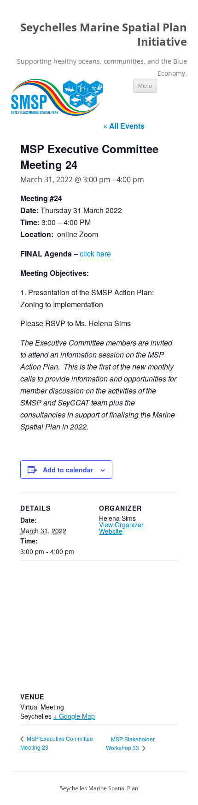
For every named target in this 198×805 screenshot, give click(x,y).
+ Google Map (74, 716)
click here (95, 253)
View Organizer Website (121, 528)
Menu (145, 85)
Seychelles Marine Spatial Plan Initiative (103, 34)
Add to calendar (68, 469)
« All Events (124, 125)
